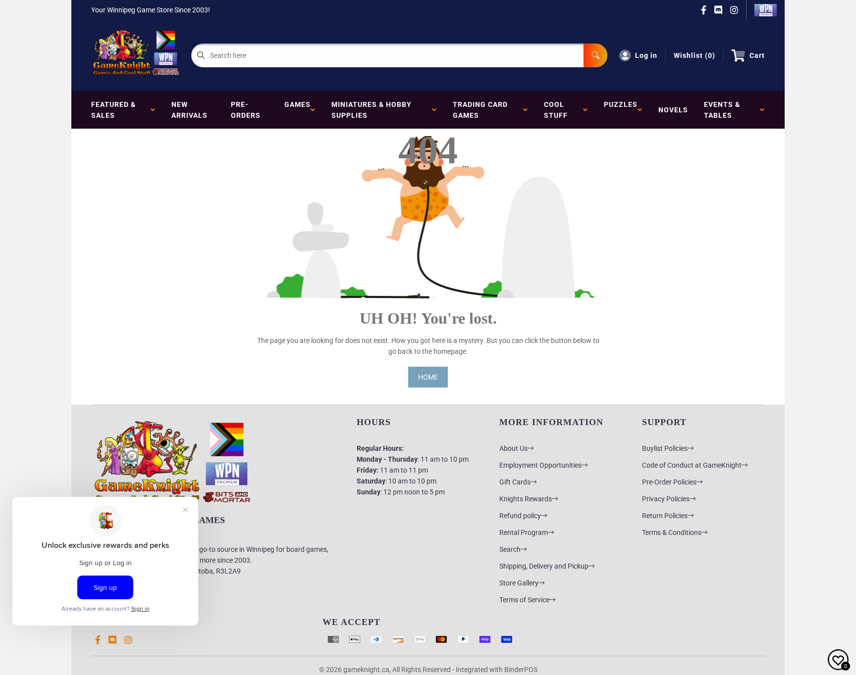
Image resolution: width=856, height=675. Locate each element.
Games (297, 109)
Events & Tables (722, 109)
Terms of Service (524, 600)
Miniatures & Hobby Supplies (371, 109)
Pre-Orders (246, 109)
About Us (513, 448)
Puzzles (621, 109)
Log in (646, 55)
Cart (757, 55)
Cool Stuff (558, 109)
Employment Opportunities (540, 465)
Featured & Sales (113, 109)
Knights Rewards (525, 499)
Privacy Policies (666, 499)
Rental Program (523, 532)
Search (510, 549)
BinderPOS (520, 670)
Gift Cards (515, 482)
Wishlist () (694, 55)
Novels (673, 110)
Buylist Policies (665, 448)
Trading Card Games (480, 109)
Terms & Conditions (671, 532)
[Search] (595, 55)
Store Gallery (518, 583)
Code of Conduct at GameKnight (692, 465)
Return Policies (665, 516)
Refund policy (520, 516)
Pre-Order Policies (669, 482)
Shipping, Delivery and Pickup (543, 566)
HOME (428, 377)
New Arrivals (189, 109)
